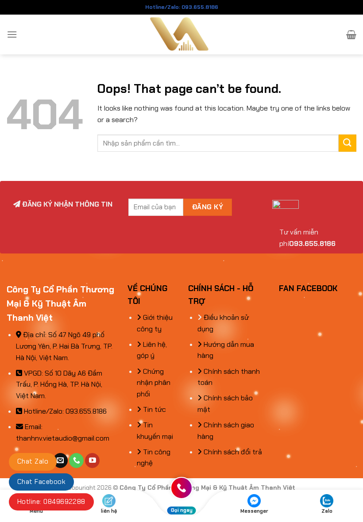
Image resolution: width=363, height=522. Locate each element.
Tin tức (153, 409)
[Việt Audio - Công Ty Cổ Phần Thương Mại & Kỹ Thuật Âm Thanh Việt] (182, 34)
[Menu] (12, 34)
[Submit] (347, 143)
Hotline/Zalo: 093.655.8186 (181, 7)
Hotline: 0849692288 (51, 501)
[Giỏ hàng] (351, 34)
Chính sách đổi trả (232, 452)
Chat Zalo (32, 461)
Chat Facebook (41, 481)
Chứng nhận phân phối (153, 383)
